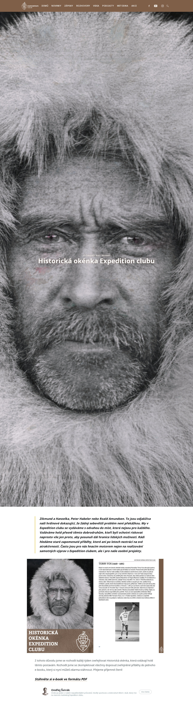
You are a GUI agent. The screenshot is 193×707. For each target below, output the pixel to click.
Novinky (56, 5)
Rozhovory (83, 5)
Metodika (122, 5)
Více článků (145, 692)
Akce (134, 5)
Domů (45, 5)
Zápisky (68, 5)
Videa (96, 5)
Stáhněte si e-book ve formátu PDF (61, 679)
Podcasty (108, 5)
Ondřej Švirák (60, 690)
